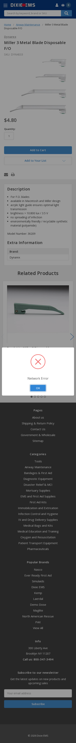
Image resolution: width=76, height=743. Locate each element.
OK (38, 388)
